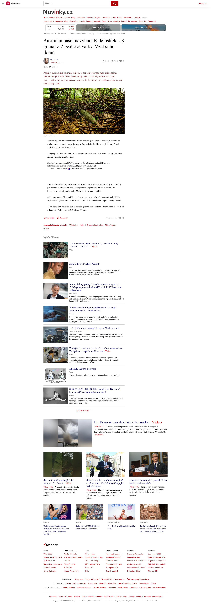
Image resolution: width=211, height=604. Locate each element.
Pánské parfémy (159, 587)
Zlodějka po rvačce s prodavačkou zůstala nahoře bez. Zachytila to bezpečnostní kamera (96, 350)
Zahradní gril (143, 583)
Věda (66, 21)
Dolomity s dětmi (133, 571)
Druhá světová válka (95, 225)
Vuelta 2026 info (70, 554)
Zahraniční (81, 17)
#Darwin (104, 162)
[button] (84, 111)
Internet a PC (48, 21)
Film (70, 267)
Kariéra (77, 596)
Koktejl (144, 17)
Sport (104, 21)
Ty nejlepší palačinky (114, 554)
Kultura (119, 17)
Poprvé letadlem (133, 557)
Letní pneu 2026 (154, 554)
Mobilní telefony (69, 587)
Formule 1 (89, 568)
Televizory (133, 587)
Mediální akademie (94, 596)
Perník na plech (112, 571)
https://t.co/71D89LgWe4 (86, 165)
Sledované (152, 21)
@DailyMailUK (69, 165)
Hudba (71, 395)
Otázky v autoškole (155, 568)
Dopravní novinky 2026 (157, 561)
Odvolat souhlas (135, 596)
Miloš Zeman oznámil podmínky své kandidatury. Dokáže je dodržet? (94, 245)
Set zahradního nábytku (127, 583)
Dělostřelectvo (110, 225)
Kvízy (110, 21)
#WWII (71, 162)
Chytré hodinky (145, 587)
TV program (132, 21)
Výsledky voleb (49, 561)
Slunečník (102, 583)
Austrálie (63, 225)
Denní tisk (142, 21)
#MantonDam (88, 162)
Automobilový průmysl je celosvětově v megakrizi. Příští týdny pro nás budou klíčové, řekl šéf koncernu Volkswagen (95, 287)
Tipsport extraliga (92, 561)
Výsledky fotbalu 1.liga (94, 557)
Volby (73, 17)
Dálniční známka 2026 (156, 557)
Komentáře (106, 17)
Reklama (68, 596)
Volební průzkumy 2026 (52, 557)
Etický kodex (109, 596)
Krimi (114, 17)
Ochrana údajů (121, 596)
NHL (87, 571)
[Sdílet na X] (123, 218)
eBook (107, 61)
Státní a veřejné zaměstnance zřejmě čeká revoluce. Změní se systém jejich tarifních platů (105, 483)
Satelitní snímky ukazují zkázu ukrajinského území (58, 481)
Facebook (52, 596)
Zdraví (71, 314)
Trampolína (92, 583)
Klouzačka (112, 583)
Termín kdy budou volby (52, 564)
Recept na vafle (112, 568)
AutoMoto (59, 21)
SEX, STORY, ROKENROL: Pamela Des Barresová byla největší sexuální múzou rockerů (94, 390)
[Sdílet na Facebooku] (119, 218)
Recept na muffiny (113, 557)
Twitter (60, 596)
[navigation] (3, 3)
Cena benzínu (119, 579)
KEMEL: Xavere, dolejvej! (82, 368)
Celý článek (98, 434)
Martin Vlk (54, 59)
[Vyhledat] (114, 3)
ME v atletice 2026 (92, 564)
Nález (82, 225)
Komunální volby (49, 571)
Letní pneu (112, 587)
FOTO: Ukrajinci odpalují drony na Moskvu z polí (94, 328)
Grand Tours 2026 (71, 571)
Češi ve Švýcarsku (134, 564)
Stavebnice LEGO (84, 587)
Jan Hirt (67, 561)
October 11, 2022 (95, 168)
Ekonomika (128, 17)
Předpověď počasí (92, 579)
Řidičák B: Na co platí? (157, 564)
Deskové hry (123, 587)
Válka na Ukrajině (93, 17)
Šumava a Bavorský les (136, 561)
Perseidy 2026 (106, 579)
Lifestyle (137, 17)
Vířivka (153, 583)
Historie (82, 21)
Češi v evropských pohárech (138, 579)
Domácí (67, 17)
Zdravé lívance (112, 561)
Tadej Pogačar (69, 564)
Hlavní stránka (49, 17)
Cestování (73, 21)
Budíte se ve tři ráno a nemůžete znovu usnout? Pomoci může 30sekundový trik (92, 309)
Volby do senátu (49, 568)
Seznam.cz (203, 3)
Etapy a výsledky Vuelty (73, 557)
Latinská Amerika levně (136, 568)
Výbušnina (73, 225)
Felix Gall (68, 568)
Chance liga (90, 554)
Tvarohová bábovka (114, 564)
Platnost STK (153, 571)
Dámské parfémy (99, 587)
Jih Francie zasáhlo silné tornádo (121, 422)
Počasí (124, 21)
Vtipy (71, 250)
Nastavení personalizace (153, 596)
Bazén (68, 583)
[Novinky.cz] (58, 12)
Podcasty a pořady (93, 21)
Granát (46, 228)
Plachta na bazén (79, 583)
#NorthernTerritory (54, 165)
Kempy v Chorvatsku (135, 554)
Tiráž (83, 596)
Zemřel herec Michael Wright (84, 263)
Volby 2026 (47, 554)
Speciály (116, 21)
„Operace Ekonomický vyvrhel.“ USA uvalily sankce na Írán (148, 481)
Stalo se (59, 17)
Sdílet (116, 61)
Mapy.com (79, 579)
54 (124, 61)
